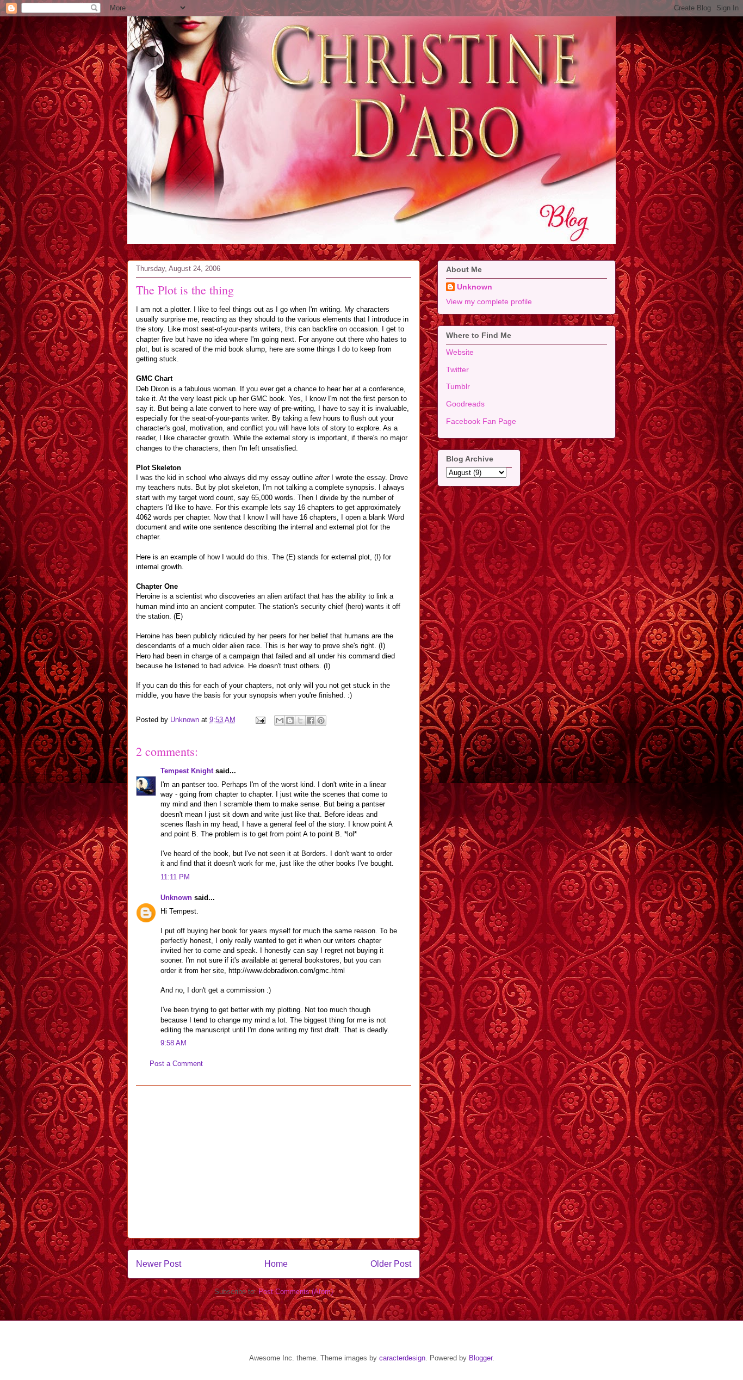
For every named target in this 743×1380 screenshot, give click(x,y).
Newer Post (158, 1263)
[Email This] (279, 720)
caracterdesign (402, 1358)
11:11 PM (175, 877)
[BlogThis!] (289, 720)
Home (276, 1263)
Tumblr (458, 386)
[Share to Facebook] (310, 720)
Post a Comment (176, 1063)
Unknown (176, 898)
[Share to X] (300, 720)
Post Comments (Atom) (295, 1291)
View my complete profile (489, 301)
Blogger (480, 1358)
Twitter (457, 369)
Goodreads (465, 403)
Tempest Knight (186, 771)
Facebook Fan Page (481, 421)
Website (460, 352)
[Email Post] (260, 720)
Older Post (390, 1263)
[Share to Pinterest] (320, 720)
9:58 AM (173, 1043)
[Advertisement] (273, 1162)
